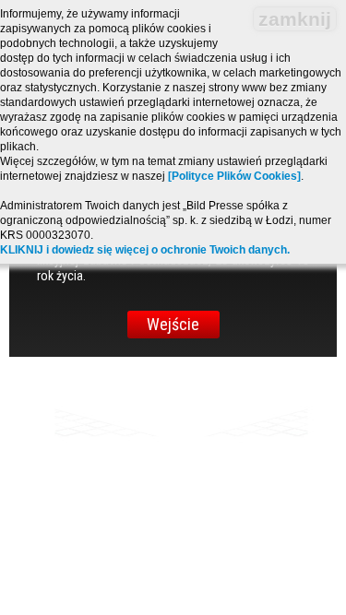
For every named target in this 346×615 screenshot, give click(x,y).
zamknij (294, 19)
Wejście (173, 324)
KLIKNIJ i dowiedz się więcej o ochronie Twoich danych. (145, 249)
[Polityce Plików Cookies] (234, 176)
